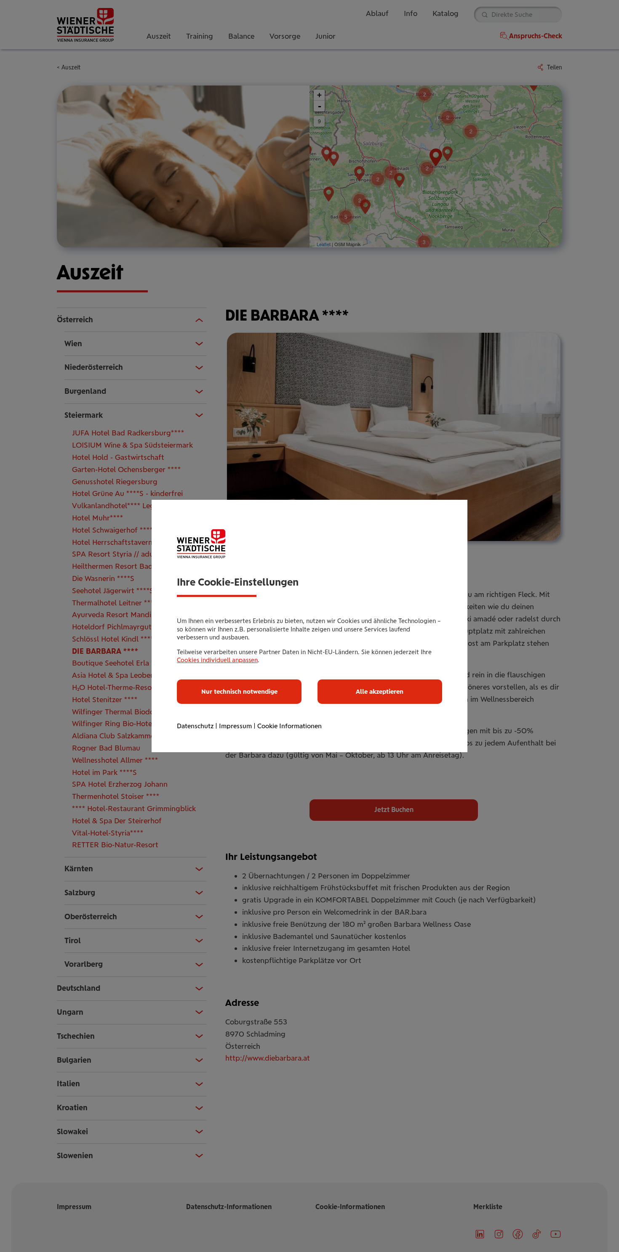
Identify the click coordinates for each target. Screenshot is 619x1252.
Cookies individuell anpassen (217, 660)
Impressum (235, 726)
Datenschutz (195, 726)
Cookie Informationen (289, 726)
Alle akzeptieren (379, 691)
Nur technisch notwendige (239, 691)
